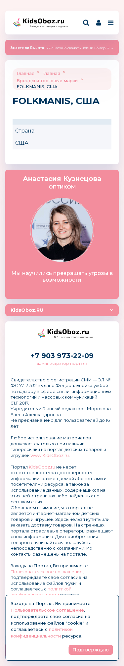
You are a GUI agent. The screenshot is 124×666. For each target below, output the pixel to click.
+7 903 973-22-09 (62, 356)
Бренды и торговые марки (47, 80)
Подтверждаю (90, 650)
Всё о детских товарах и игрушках (46, 26)
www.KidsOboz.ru (49, 455)
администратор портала (62, 363)
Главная (25, 73)
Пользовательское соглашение (47, 571)
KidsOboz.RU (27, 310)
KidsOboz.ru (42, 467)
